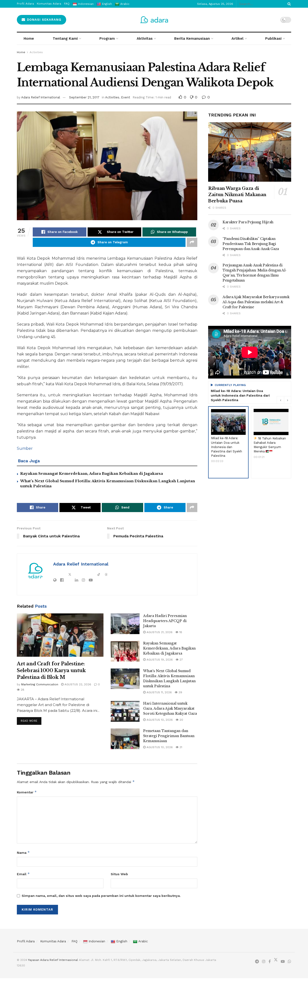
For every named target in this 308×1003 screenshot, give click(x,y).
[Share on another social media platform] (192, 242)
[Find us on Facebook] (270, 961)
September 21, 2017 (84, 97)
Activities (36, 52)
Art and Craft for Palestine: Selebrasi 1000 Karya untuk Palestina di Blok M (51, 670)
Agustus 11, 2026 (159, 692)
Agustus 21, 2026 (159, 632)
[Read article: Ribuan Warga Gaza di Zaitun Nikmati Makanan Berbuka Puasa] (249, 152)
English (121, 941)
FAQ (74, 941)
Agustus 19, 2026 (159, 659)
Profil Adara (26, 941)
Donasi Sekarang (43, 19)
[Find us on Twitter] (276, 960)
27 (181, 659)
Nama (23, 852)
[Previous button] (280, 400)
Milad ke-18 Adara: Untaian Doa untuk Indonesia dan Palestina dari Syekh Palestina (240, 395)
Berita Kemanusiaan (192, 38)
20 (181, 719)
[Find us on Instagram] (263, 961)
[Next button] (287, 400)
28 (22, 689)
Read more (31, 719)
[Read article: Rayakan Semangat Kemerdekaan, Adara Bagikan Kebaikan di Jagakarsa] (125, 651)
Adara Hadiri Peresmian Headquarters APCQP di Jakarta (165, 621)
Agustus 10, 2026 (159, 719)
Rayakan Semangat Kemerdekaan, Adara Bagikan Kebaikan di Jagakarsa (91, 473)
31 (180, 747)
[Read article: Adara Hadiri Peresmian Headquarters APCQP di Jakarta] (125, 623)
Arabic (143, 941)
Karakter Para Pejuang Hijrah (248, 222)
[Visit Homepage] (154, 19)
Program (107, 38)
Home (29, 38)
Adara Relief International (40, 97)
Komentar (27, 792)
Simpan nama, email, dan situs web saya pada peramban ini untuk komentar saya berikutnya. (101, 896)
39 (180, 692)
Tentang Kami (65, 38)
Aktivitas (145, 38)
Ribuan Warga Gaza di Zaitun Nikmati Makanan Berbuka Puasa (237, 195)
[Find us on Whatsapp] (289, 961)
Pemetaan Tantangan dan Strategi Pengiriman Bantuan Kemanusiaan (168, 736)
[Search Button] (288, 4)
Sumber (25, 448)
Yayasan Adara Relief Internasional (53, 960)
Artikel (237, 38)
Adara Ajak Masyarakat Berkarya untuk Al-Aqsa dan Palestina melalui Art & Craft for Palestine (256, 302)
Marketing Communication (39, 684)
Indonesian (97, 941)
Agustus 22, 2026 (77, 684)
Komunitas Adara (53, 941)
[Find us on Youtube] (283, 961)
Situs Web (119, 874)
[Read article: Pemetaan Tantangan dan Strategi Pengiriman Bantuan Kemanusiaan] (125, 738)
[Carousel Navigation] (284, 400)
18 (180, 632)
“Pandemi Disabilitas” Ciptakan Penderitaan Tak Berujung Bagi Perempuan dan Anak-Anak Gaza (251, 244)
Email (23, 874)
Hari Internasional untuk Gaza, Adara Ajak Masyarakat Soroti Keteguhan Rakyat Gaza (170, 708)
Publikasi (273, 38)
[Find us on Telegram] (257, 961)
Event (125, 97)
